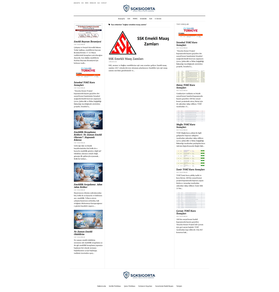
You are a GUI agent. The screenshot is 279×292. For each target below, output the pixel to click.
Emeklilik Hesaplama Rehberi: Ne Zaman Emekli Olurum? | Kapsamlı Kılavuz (88, 136)
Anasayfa (77, 3)
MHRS (86, 3)
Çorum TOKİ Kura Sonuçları (186, 212)
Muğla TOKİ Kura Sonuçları (185, 125)
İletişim (179, 286)
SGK (98, 3)
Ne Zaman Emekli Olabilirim (83, 232)
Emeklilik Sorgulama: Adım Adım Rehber (88, 185)
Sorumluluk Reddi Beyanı (164, 286)
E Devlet (104, 3)
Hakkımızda (101, 286)
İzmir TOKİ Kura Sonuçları (190, 169)
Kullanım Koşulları (145, 286)
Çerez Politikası (129, 286)
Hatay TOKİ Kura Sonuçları (185, 86)
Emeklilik (93, 3)
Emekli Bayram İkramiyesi (87, 41)
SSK (82, 3)
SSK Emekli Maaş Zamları (126, 59)
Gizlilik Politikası (115, 286)
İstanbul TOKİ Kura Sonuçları (84, 83)
